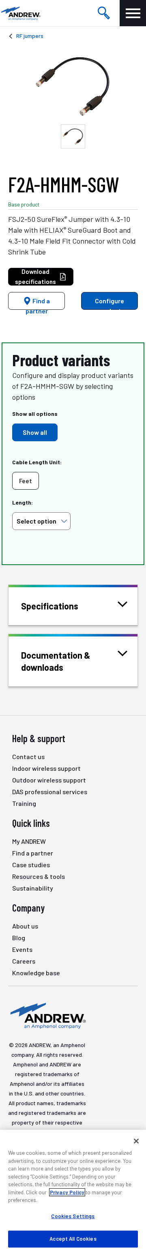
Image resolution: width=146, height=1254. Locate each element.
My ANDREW (29, 841)
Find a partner (38, 303)
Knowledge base (36, 972)
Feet (25, 480)
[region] (73, 1192)
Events (22, 949)
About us (25, 926)
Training (24, 803)
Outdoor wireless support (49, 780)
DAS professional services (49, 791)
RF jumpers (29, 35)
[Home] (47, 1015)
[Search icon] (104, 13)
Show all (35, 432)
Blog (18, 937)
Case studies (31, 864)
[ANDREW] (20, 13)
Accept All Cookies (72, 1238)
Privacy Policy (67, 1192)
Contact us (28, 756)
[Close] (136, 1141)
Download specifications (35, 276)
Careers (23, 961)
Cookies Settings (72, 1216)
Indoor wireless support (46, 768)
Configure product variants (107, 303)
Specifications (49, 606)
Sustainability (32, 888)
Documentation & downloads (55, 661)
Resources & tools (38, 876)
